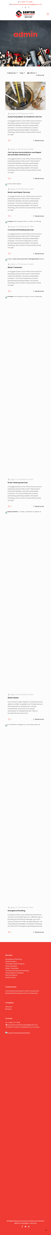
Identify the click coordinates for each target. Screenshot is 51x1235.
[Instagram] (28, 7)
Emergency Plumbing (16, 910)
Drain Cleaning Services (18, 482)
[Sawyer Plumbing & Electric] (25, 14)
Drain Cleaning (11, 966)
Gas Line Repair (11, 975)
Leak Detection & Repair (14, 973)
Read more (39, 140)
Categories (11, 73)
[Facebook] (22, 7)
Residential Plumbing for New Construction (21, 993)
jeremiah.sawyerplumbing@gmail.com (27, 4)
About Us (8, 1007)
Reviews (8, 1009)
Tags (21, 73)
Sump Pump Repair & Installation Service (25, 117)
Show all (40, 75)
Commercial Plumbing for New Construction (22, 991)
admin (12, 113)
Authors (32, 73)
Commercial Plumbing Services (21, 230)
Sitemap (33, 1223)
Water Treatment (15, 267)
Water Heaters (11, 961)
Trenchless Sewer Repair (15, 964)
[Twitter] (25, 7)
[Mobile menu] (48, 14)
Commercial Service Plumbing (17, 970)
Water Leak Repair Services (19, 192)
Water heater (13, 698)
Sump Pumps (10, 977)
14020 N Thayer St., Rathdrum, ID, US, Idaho (23, 1027)
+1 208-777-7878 (26, 2)
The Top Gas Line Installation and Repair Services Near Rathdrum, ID (24, 153)
